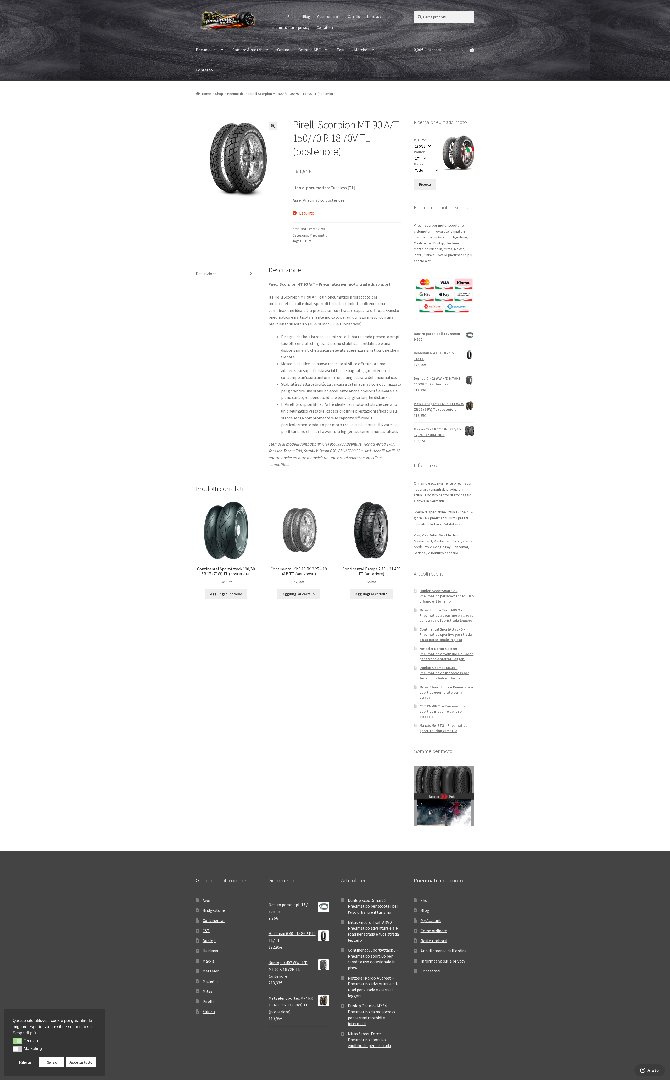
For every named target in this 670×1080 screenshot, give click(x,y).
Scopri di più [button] (24, 1033)
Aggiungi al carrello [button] (226, 594)
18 (301, 241)
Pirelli (310, 241)
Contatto (204, 69)
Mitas (208, 991)
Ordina (283, 49)
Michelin (210, 981)
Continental (214, 920)
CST (206, 930)
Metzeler (211, 971)
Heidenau (211, 950)
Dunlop (209, 940)
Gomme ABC (309, 49)
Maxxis (208, 961)
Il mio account (378, 16)
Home (206, 93)
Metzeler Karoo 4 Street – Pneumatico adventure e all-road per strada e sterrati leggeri (446, 653)
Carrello (354, 16)
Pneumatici (206, 49)
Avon (207, 900)
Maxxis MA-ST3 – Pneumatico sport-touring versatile (443, 728)
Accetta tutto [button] (81, 1062)
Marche (360, 49)
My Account (431, 920)
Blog (306, 16)
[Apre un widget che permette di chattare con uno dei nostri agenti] (649, 1070)
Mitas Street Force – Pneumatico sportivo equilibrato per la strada (446, 692)
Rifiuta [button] (25, 1062)
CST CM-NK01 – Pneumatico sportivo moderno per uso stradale (442, 711)
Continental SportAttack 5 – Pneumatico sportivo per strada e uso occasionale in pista (446, 634)
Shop (292, 16)
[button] (273, 126)
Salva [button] (52, 1062)
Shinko (209, 1011)
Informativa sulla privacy (291, 27)
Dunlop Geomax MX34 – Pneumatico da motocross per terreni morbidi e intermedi (444, 672)
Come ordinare (328, 16)
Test (341, 49)
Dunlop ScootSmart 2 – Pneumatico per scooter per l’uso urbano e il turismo (447, 596)
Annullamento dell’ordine (444, 950)
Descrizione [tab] (206, 273)
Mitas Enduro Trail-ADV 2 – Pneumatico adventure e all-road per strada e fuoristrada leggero (446, 615)
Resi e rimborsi (434, 940)
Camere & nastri (246, 49)
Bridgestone (214, 910)
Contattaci (325, 27)
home (276, 16)
